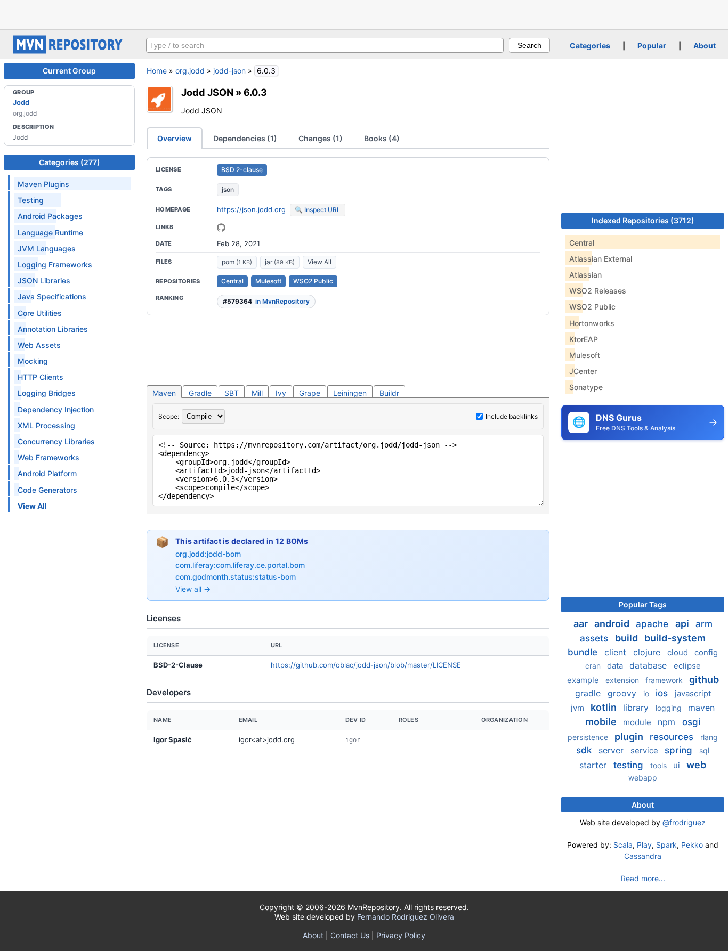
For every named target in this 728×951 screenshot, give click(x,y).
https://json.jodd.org (251, 209)
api (683, 623)
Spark (666, 844)
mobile (602, 721)
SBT (231, 392)
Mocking (33, 360)
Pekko (692, 844)
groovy (623, 693)
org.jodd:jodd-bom (208, 553)
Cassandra (642, 855)
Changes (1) (320, 138)
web (696, 764)
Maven (164, 392)
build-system (675, 638)
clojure (648, 652)
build (627, 638)
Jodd (21, 102)
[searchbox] (325, 45)
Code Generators (47, 489)
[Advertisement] (364, 13)
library (637, 707)
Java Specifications (52, 296)
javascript (693, 693)
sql (704, 750)
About (704, 45)
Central (232, 281)
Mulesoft (268, 281)
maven (701, 707)
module (638, 722)
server (612, 750)
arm (704, 624)
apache (653, 624)
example (584, 680)
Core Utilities (40, 313)
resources (673, 736)
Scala (623, 844)
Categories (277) (69, 162)
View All (319, 262)
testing (629, 765)
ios (663, 693)
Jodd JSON (207, 92)
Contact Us (349, 935)
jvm (578, 708)
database (649, 665)
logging (670, 707)
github (704, 679)
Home (157, 70)
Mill (257, 392)
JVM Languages (47, 248)
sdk (585, 750)
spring (680, 750)
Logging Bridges (47, 392)
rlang (709, 737)
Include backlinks (512, 416)
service (645, 750)
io (647, 693)
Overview (174, 138)
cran (594, 665)
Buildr (389, 392)
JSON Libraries (44, 280)
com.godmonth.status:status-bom (235, 576)
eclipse (687, 666)
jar (280, 262)
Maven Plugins (43, 184)
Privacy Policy (400, 935)
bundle (584, 652)
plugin (629, 736)
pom (237, 262)
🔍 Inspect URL (318, 210)
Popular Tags (643, 604)
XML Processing (46, 425)
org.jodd (190, 70)
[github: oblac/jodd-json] (221, 227)
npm (668, 722)
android (613, 623)
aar (581, 623)
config (706, 652)
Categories (590, 45)
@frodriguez (684, 822)
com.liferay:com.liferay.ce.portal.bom (240, 565)
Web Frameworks (48, 457)
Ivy (281, 392)
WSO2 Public (313, 281)
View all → (193, 589)
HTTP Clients (40, 376)
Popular (651, 45)
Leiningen (350, 392)
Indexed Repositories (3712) (643, 220)
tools (659, 765)
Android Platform (47, 473)
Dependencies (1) (245, 138)
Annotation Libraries (53, 329)
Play (644, 844)
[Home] (69, 50)
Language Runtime (50, 232)
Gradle (200, 392)
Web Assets (39, 344)
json (228, 189)
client (616, 652)
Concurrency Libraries (56, 441)
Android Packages (50, 216)
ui (677, 765)
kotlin (605, 707)
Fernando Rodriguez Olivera (405, 916)
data (616, 666)
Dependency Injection (56, 409)
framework (665, 680)
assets (595, 638)
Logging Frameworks (55, 264)
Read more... (643, 878)
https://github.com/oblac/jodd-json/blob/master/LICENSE (366, 665)
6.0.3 (255, 92)
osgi (691, 722)
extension (623, 680)
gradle (589, 693)
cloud (678, 652)
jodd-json (229, 70)
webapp (642, 777)
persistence (589, 737)
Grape (309, 392)
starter (594, 765)
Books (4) (382, 138)
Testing (31, 200)
